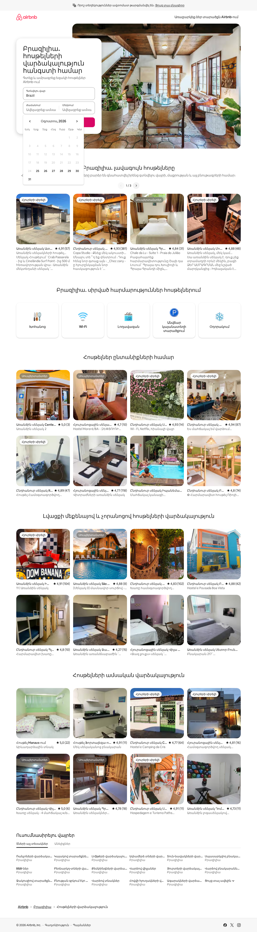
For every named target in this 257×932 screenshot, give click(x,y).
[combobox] (59, 95)
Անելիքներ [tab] (62, 844)
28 (61, 171)
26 (45, 171)
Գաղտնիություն (57, 925)
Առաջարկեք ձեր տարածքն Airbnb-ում (206, 17)
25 (37, 171)
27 (53, 171)
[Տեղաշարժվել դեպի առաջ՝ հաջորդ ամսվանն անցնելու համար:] (77, 121)
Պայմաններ (82, 925)
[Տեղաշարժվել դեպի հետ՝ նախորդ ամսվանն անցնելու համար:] (30, 121)
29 (69, 171)
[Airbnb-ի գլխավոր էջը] (26, 17)
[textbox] (41, 109)
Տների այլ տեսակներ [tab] (32, 844)
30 (77, 171)
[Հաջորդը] (136, 185)
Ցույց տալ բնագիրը (169, 5)
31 (29, 179)
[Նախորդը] (121, 185)
